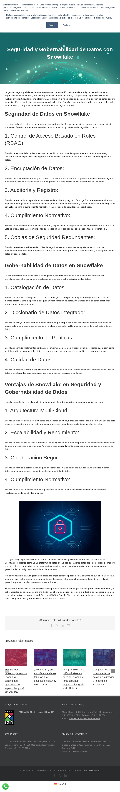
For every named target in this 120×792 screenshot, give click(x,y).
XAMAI (40, 712)
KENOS (31, 712)
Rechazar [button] (67, 25)
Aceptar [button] (52, 25)
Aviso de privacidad (91, 770)
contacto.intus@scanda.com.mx (84, 718)
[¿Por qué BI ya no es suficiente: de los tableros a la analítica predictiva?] (45, 650)
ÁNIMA (22, 712)
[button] (7, 671)
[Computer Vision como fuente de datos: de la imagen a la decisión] (104, 650)
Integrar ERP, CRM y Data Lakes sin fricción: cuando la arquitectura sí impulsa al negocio (74, 677)
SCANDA (49, 712)
